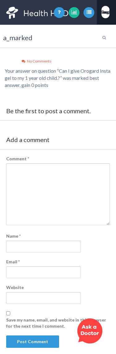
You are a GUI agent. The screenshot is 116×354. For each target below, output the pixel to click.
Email (13, 261)
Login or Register (105, 12)
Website (15, 287)
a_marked (17, 37)
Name (13, 236)
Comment (17, 158)
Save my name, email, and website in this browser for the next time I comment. (56, 323)
